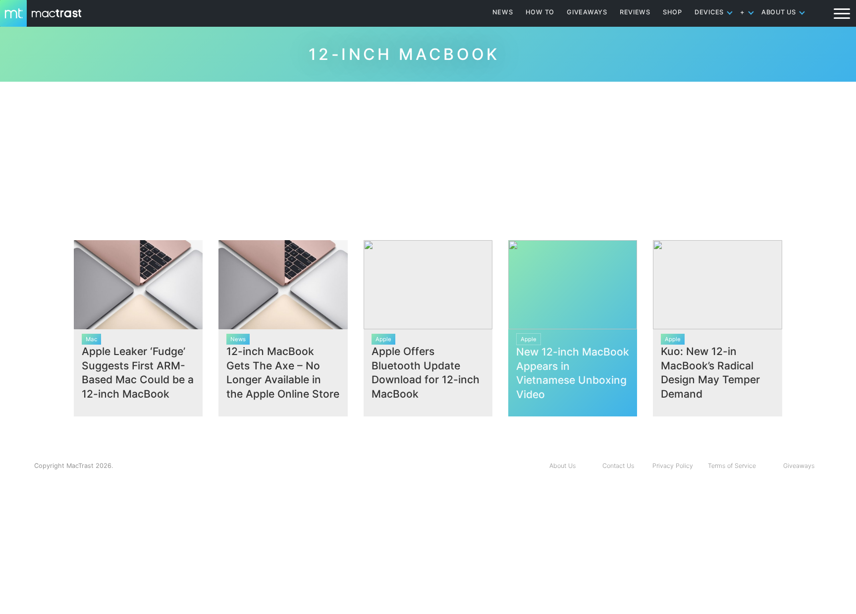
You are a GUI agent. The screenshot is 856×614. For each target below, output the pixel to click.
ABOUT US (778, 12)
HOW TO (540, 12)
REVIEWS (635, 12)
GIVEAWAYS (587, 12)
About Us (562, 465)
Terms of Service (732, 465)
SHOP (672, 12)
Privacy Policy (672, 465)
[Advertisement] (428, 157)
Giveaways (798, 465)
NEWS (502, 12)
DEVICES (709, 12)
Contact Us (618, 465)
